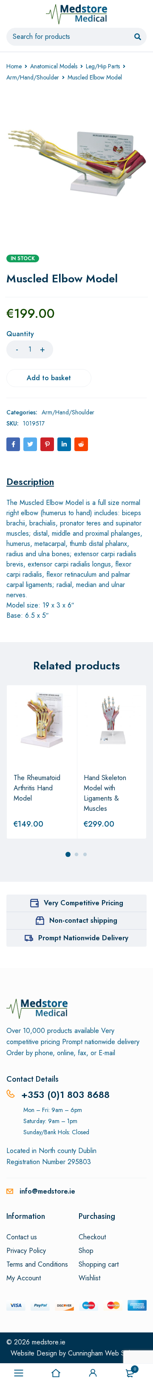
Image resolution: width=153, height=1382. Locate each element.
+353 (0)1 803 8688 (65, 1094)
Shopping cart (99, 1264)
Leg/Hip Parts (103, 66)
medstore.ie (48, 1342)
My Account (23, 1278)
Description (30, 481)
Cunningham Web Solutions (107, 1353)
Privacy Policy (26, 1251)
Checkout (92, 1237)
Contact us (21, 1237)
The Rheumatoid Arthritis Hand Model (37, 788)
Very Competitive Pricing (83, 903)
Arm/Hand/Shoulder (32, 77)
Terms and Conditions (37, 1264)
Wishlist (89, 1278)
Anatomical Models (53, 66)
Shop (86, 1251)
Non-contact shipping (83, 920)
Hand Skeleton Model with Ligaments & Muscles (105, 793)
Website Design (34, 1353)
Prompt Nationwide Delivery (83, 938)
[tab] (30, 481)
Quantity (20, 334)
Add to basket (49, 378)
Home (14, 66)
